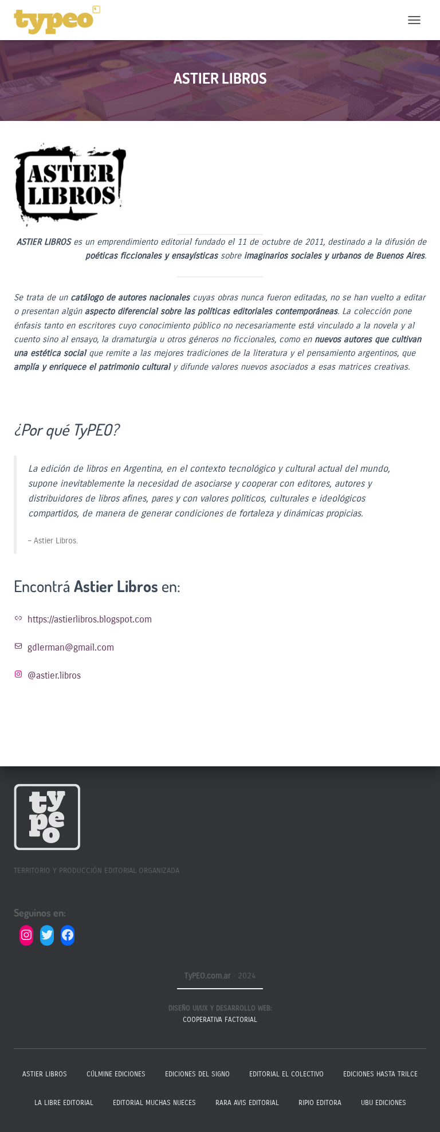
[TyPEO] (61, 20)
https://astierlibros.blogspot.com (90, 619)
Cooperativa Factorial (220, 1020)
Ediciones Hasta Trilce (380, 1074)
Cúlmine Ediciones (116, 1074)
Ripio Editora (319, 1103)
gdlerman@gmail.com (71, 647)
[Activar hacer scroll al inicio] (417, 1109)
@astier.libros (54, 675)
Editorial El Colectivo (286, 1074)
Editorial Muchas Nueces (154, 1103)
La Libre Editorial (63, 1103)
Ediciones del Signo (197, 1074)
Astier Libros (44, 1074)
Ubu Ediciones (383, 1103)
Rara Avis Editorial (247, 1103)
